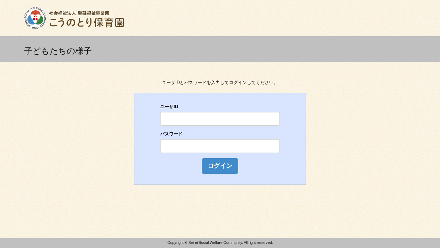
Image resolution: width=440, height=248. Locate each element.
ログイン (220, 165)
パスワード (171, 133)
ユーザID (169, 106)
